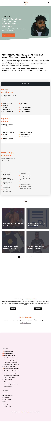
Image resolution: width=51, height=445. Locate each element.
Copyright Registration (8, 132)
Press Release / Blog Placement (12, 371)
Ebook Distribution (25, 109)
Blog (25, 201)
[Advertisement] (25, 279)
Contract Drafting (24, 136)
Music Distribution (7, 103)
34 (31, 257)
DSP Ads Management (9, 377)
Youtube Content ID (8, 111)
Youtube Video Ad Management (11, 373)
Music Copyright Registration (11, 360)
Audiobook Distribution (26, 107)
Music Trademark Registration (11, 362)
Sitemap (6, 404)
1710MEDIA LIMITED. (24, 412)
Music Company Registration (11, 357)
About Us (6, 393)
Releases (6, 401)
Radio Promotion (8, 379)
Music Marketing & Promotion (11, 368)
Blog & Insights (7, 399)
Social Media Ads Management (11, 375)
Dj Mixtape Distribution (8, 109)
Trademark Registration (26, 132)
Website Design (8, 386)
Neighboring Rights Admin (10, 366)
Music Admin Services (9, 355)
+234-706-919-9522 (31, 299)
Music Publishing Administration (11, 364)
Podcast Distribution (25, 111)
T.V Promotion (7, 381)
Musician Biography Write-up (11, 384)
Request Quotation (8, 395)
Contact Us (6, 397)
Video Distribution (8, 353)
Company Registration (25, 134)
